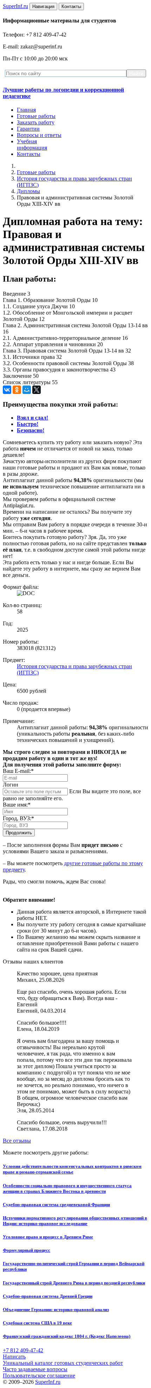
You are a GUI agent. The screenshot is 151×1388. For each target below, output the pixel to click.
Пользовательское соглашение (39, 1376)
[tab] (32, 418)
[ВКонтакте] (7, 390)
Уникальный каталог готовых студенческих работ (63, 1363)
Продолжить (19, 832)
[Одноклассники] (17, 390)
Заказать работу (35, 122)
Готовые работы (36, 116)
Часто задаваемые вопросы (35, 1369)
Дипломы (28, 191)
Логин (10, 785)
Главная (26, 110)
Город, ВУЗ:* (18, 818)
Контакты (28, 154)
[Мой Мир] (26, 390)
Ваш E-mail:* (18, 771)
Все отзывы (17, 1141)
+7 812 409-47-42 (23, 1350)
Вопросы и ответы (39, 135)
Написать (14, 1357)
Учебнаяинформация (32, 144)
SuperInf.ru (47, 1382)
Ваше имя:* (17, 805)
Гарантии (28, 129)
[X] (36, 390)
